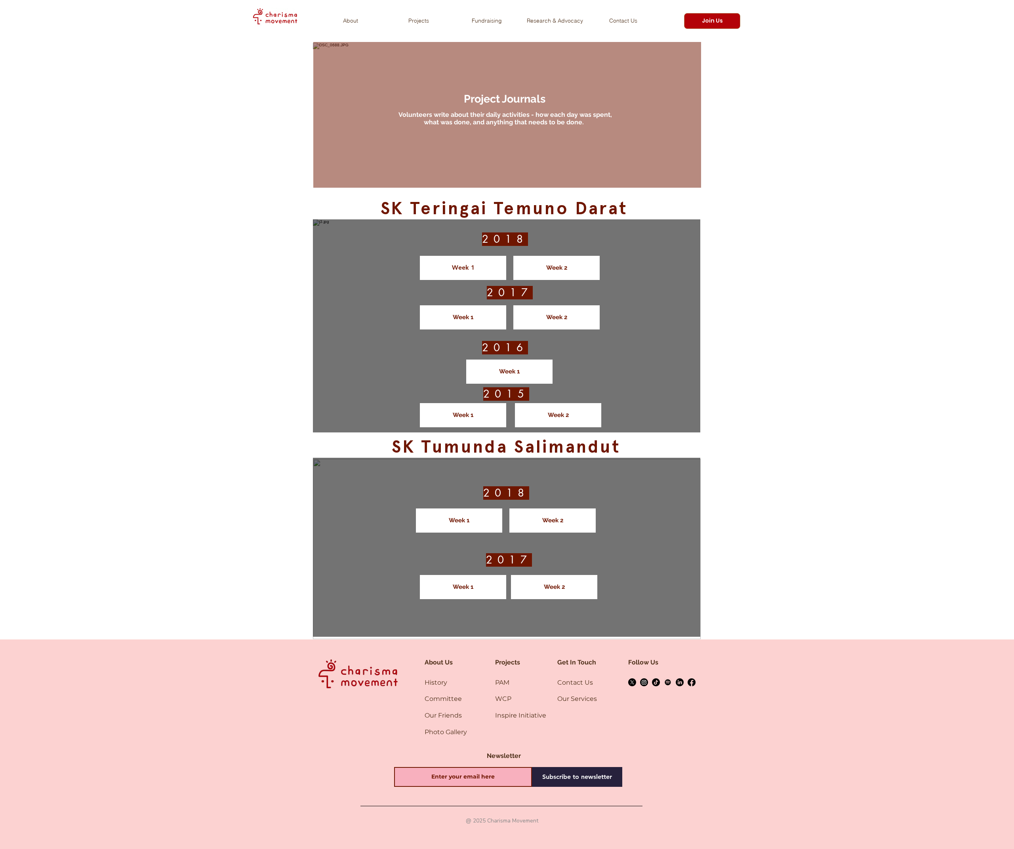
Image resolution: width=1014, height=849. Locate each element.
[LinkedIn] (680, 682)
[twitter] (632, 682)
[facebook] (692, 682)
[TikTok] (656, 682)
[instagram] (644, 682)
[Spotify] (668, 682)
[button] (712, 21)
